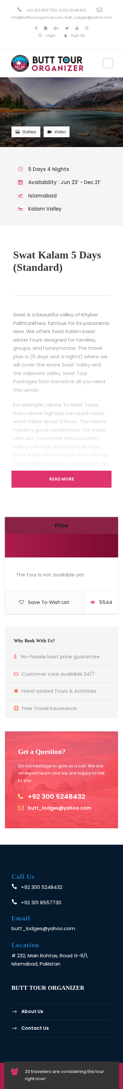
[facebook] (36, 28)
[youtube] (76, 28)
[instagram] (86, 28)
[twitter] (67, 28)
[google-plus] (56, 28)
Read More (61, 479)
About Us (32, 1011)
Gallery (29, 132)
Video (60, 132)
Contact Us (35, 1028)
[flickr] (45, 28)
